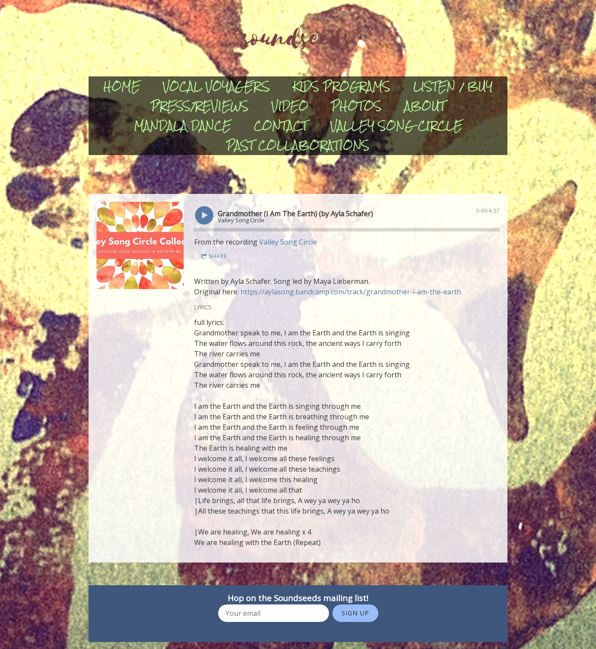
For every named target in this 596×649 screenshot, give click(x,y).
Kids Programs (341, 86)
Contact (281, 125)
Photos (356, 106)
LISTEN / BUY (453, 86)
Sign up (355, 613)
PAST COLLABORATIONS (298, 145)
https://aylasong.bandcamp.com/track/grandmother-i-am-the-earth (350, 292)
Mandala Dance (182, 125)
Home (121, 86)
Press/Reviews (200, 106)
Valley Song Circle (396, 125)
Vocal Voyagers (216, 86)
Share (218, 256)
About (424, 106)
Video (289, 106)
